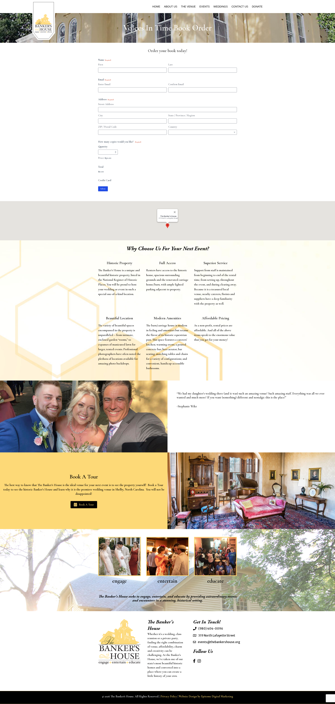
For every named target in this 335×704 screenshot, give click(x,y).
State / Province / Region (181, 115)
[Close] (175, 212)
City (100, 115)
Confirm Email (176, 84)
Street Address (106, 104)
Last (170, 64)
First (100, 64)
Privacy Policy (169, 696)
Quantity (103, 146)
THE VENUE (188, 6)
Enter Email (104, 84)
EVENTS (204, 6)
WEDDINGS (220, 6)
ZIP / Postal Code (107, 126)
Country (172, 126)
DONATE (257, 6)
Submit (103, 189)
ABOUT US (170, 6)
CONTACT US (239, 6)
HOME (156, 6)
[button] (167, 225)
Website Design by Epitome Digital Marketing (206, 696)
